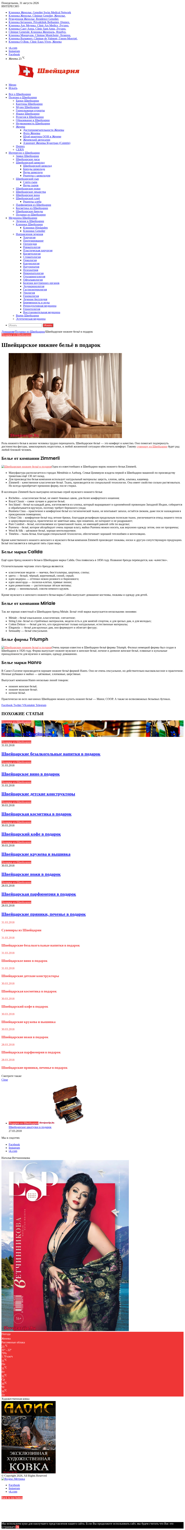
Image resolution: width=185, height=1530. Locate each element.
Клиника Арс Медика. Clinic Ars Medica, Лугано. (39, 25)
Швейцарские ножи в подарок (31, 874)
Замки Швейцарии (27, 156)
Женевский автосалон (36, 139)
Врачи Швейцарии (27, 315)
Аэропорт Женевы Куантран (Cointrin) (46, 143)
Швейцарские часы (28, 159)
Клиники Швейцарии (29, 224)
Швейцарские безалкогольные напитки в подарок (50, 754)
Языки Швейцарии (28, 113)
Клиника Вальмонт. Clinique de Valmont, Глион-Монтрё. (43, 38)
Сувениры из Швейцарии (26, 734)
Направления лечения (29, 234)
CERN (20, 149)
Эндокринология (33, 286)
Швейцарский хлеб (28, 198)
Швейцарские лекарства (31, 191)
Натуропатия (31, 266)
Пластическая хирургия (37, 250)
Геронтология (31, 309)
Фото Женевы (31, 133)
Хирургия (29, 237)
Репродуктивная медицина (39, 305)
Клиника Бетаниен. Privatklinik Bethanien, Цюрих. (39, 22)
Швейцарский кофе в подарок (31, 834)
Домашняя (7, 331)
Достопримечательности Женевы (43, 129)
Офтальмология (33, 279)
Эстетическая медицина (31, 318)
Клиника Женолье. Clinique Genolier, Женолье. (37, 15)
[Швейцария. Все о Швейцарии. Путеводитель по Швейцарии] (42, 78)
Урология (29, 292)
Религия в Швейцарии (30, 116)
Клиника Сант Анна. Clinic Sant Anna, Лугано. (37, 28)
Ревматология (31, 247)
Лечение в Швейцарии (30, 221)
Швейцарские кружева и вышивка (35, 854)
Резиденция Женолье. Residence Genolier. (34, 18)
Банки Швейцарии (27, 100)
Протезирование (33, 240)
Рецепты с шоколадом (36, 175)
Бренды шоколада (34, 169)
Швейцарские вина (28, 195)
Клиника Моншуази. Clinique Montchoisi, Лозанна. (40, 35)
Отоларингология (34, 276)
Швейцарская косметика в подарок (36, 814)
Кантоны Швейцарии (29, 103)
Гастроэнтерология (35, 289)
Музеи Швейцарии (27, 107)
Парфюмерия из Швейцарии (33, 204)
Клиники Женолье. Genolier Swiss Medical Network (40, 12)
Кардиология (31, 263)
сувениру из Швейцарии (152, 446)
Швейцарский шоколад (30, 162)
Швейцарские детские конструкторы (38, 794)
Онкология (30, 260)
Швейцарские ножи (28, 188)
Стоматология (32, 256)
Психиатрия (30, 269)
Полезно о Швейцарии (23, 97)
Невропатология (33, 273)
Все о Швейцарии (20, 94)
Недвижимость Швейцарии (33, 123)
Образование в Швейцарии (33, 120)
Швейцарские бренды (29, 211)
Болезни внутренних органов (41, 283)
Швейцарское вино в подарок (30, 774)
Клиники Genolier (34, 230)
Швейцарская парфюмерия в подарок (38, 894)
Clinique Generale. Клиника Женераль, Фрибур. (37, 31)
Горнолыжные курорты (30, 110)
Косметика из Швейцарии (32, 208)
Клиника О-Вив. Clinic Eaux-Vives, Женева (35, 41)
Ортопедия (30, 243)
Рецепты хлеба (32, 201)
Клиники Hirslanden (35, 227)
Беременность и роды (36, 302)
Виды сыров (30, 185)
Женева (20, 126)
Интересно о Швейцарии (24, 152)
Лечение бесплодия (35, 299)
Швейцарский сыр (27, 178)
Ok (17, 1526)
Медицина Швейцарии (23, 217)
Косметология (31, 253)
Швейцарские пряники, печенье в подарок (43, 914)
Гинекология (31, 296)
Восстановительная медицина (41, 312)
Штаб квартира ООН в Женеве (42, 136)
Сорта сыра (30, 182)
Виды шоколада (33, 172)
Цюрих (20, 146)
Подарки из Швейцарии (31, 214)
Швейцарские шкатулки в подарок (30, 1127)
